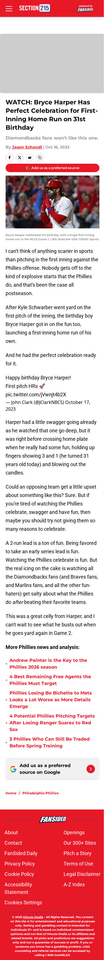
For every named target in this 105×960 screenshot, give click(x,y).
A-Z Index (74, 884)
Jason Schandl (27, 147)
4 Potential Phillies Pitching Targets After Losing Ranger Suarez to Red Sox (52, 722)
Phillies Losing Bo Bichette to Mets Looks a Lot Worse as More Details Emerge (51, 699)
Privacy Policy (19, 864)
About (11, 832)
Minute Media (33, 917)
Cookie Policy (19, 874)
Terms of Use (78, 864)
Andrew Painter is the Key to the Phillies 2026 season (48, 664)
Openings (74, 832)
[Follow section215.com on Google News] (91, 769)
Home (11, 793)
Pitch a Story (78, 853)
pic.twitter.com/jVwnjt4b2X (36, 394)
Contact (13, 843)
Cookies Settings (23, 902)
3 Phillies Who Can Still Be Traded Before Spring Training (50, 742)
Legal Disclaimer (82, 874)
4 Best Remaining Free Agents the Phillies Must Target (50, 680)
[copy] (40, 157)
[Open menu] (9, 8)
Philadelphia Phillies (40, 793)
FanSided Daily (21, 853)
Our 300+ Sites (80, 843)
